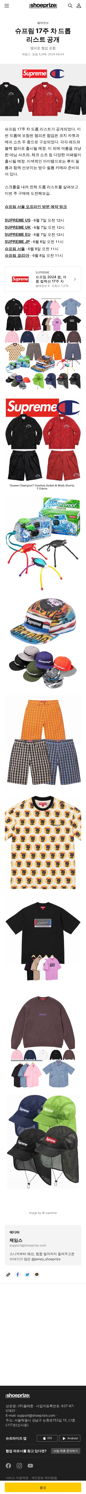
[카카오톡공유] (36, 1274)
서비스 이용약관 (17, 1478)
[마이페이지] (78, 5)
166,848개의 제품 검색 (70, 6)
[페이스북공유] (17, 1274)
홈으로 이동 (43, 5)
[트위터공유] (27, 1274)
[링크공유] (8, 1274)
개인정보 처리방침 (44, 1478)
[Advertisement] (43, 1331)
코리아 (22, 255)
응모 (43, 1487)
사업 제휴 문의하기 (66, 1451)
